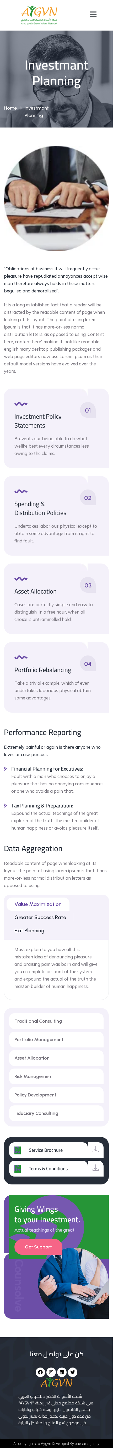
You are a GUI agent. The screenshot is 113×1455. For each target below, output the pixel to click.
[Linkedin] (62, 1372)
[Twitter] (72, 1372)
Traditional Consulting (38, 1021)
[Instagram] (51, 1372)
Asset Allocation (32, 1058)
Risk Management (33, 1076)
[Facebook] (40, 1372)
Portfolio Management (38, 1039)
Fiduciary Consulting (36, 1113)
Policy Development (35, 1095)
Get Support (38, 1247)
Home (10, 108)
